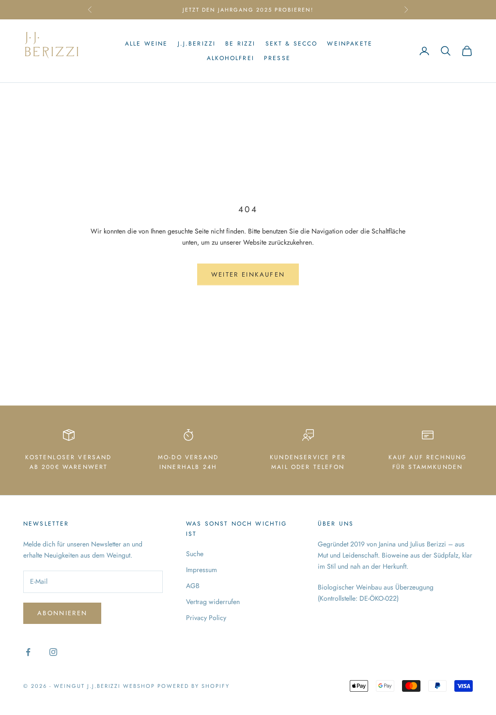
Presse (277, 58)
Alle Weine (146, 43)
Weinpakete (349, 43)
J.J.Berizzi (197, 43)
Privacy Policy (206, 617)
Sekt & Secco (291, 43)
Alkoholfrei (230, 58)
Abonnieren (62, 613)
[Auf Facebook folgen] (28, 652)
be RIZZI (240, 43)
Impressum (201, 570)
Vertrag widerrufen (213, 601)
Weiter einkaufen (248, 274)
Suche (194, 554)
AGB (193, 586)
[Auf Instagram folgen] (53, 652)
